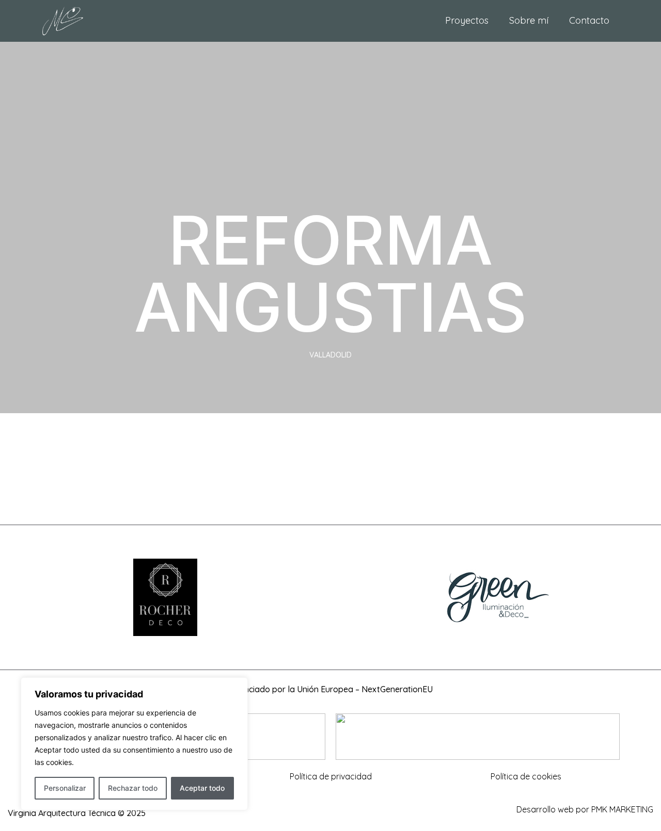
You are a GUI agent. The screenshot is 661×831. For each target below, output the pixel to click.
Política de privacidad (331, 776)
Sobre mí (528, 20)
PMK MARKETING (622, 809)
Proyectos (467, 20)
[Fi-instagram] (330, 813)
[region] (134, 743)
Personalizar (65, 788)
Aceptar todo (202, 788)
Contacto (589, 20)
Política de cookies (526, 776)
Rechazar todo (133, 788)
